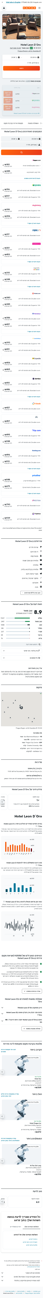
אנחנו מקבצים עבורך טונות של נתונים (27, 1277)
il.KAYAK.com (36, 1291)
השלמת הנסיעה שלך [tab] (31, 1227)
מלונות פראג (19, 1293)
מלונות (28, 1291)
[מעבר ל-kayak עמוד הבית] (29, 8)
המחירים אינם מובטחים (33, 1267)
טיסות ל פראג (33, 1239)
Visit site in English (13, 2)
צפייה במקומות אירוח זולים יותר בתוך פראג (10, 1095)
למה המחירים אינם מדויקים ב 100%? (27, 1280)
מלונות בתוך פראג (31, 1245)
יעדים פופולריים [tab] (15, 1227)
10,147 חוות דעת (15, 48)
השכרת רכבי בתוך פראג (30, 1242)
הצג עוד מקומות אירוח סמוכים (8, 1051)
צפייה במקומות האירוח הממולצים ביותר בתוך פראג (10, 1139)
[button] (2, 2)
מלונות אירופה (21, 1291)
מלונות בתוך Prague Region (32, 1293)
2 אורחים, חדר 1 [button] (33, 63)
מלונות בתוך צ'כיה (10, 1291)
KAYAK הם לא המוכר (32, 1273)
